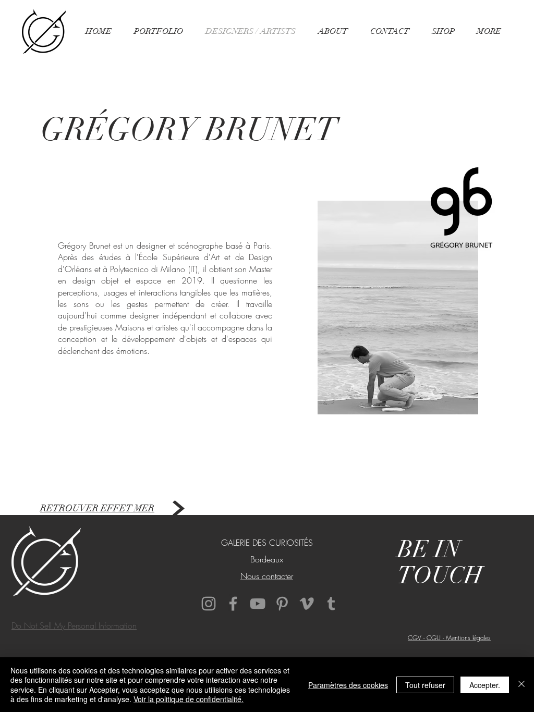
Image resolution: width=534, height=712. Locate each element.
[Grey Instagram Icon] (208, 603)
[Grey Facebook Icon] (233, 603)
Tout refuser (425, 685)
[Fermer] (521, 685)
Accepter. (484, 685)
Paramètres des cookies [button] (348, 685)
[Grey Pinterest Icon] (282, 603)
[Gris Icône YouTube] (257, 603)
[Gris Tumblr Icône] (331, 603)
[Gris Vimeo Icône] (306, 603)
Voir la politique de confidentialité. (189, 699)
